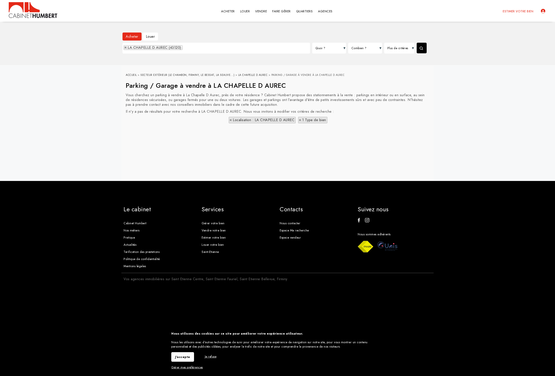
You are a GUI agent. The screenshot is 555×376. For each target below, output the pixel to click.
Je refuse (211, 356)
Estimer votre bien (518, 11)
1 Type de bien (314, 119)
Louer (150, 36)
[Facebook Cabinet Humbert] (359, 221)
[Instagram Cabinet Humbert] (367, 221)
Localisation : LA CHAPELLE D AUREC (263, 119)
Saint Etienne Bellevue (257, 279)
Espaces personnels (543, 11)
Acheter (132, 36)
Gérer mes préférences (187, 367)
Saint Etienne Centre (187, 279)
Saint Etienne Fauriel (222, 279)
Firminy (282, 279)
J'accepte (182, 357)
